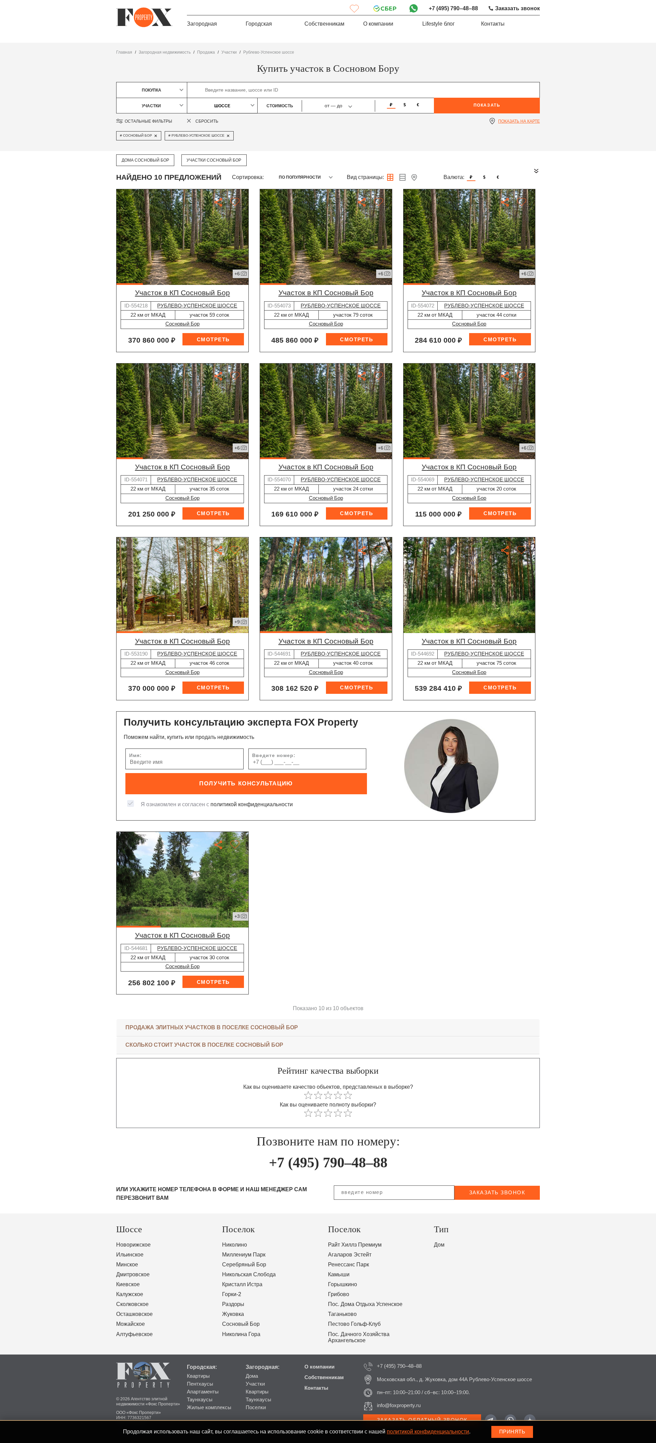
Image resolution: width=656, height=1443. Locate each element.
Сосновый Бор (182, 324)
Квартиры (198, 1376)
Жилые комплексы (209, 1407)
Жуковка (233, 1314)
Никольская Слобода (249, 1274)
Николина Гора (241, 1334)
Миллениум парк (243, 1255)
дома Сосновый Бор (145, 160)
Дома (252, 1376)
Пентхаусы (200, 1384)
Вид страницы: (365, 177)
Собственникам (324, 24)
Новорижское (133, 1245)
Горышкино (342, 1284)
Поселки (256, 1407)
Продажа (206, 52)
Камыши (339, 1274)
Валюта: (453, 177)
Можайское (130, 1324)
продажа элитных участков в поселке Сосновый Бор (211, 1027)
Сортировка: (248, 177)
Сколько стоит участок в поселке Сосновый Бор (204, 1045)
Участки (255, 1384)
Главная (124, 52)
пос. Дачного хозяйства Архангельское (359, 1337)
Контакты (493, 24)
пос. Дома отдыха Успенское (365, 1304)
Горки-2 (231, 1294)
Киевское (128, 1284)
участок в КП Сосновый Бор (182, 293)
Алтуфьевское (134, 1334)
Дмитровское (133, 1274)
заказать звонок (497, 1192)
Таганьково (342, 1314)
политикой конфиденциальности (251, 804)
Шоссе (222, 106)
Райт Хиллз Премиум (355, 1245)
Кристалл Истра (242, 1284)
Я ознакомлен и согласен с (217, 804)
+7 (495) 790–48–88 (453, 8)
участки (229, 52)
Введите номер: (274, 755)
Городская (259, 24)
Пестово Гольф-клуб (354, 1324)
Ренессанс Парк (348, 1264)
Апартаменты (203, 1391)
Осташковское (134, 1314)
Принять (512, 1431)
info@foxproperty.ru (399, 1405)
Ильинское (130, 1255)
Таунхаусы (200, 1399)
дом (439, 1245)
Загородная (202, 24)
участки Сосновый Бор (214, 160)
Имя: (135, 755)
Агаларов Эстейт (349, 1255)
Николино (234, 1245)
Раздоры (233, 1304)
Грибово (338, 1294)
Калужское (129, 1294)
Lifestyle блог (438, 24)
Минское (127, 1264)
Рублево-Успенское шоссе (268, 52)
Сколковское (132, 1304)
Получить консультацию (246, 783)
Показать (487, 105)
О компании (378, 24)
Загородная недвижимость (165, 52)
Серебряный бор (244, 1264)
